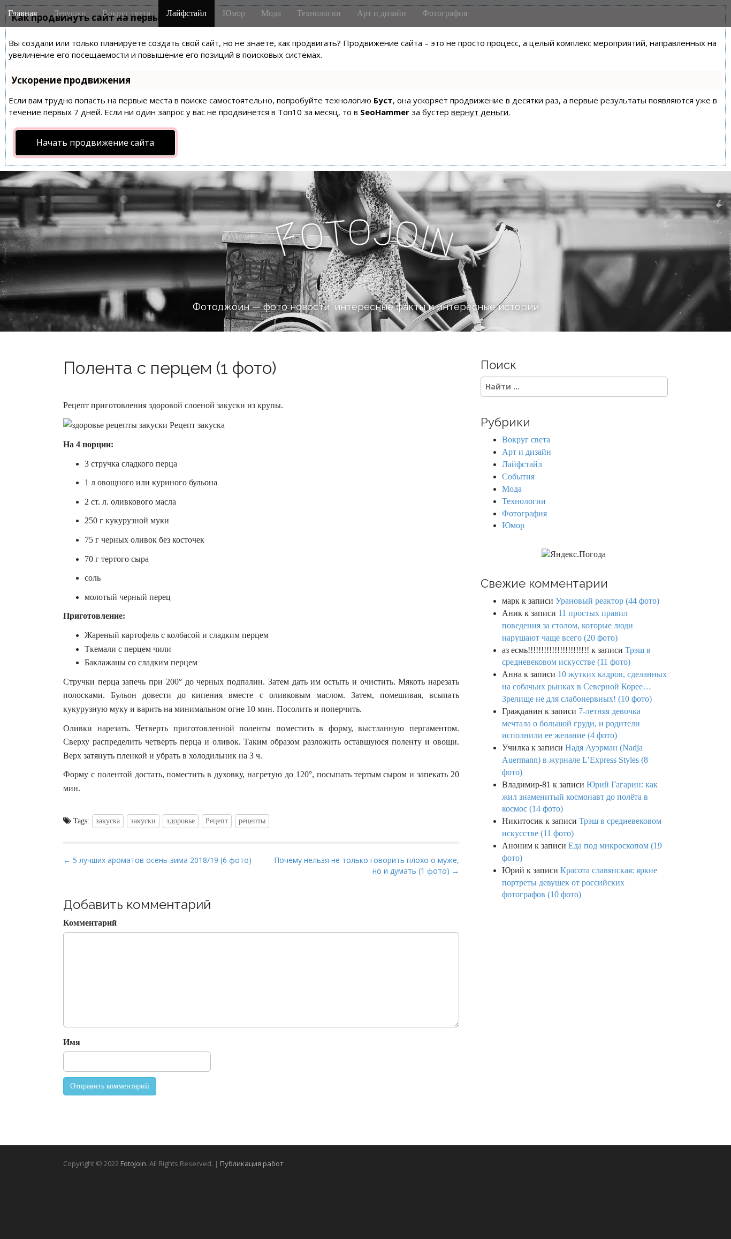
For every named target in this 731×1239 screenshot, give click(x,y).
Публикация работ (252, 1163)
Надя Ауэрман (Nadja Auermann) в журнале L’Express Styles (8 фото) (575, 760)
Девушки (69, 13)
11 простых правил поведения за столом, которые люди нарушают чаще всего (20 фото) (567, 625)
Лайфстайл (186, 13)
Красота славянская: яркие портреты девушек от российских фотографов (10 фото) (579, 882)
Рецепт (216, 821)
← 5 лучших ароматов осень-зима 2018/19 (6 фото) (157, 860)
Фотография (444, 13)
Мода (271, 13)
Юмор (234, 13)
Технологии (319, 13)
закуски (143, 821)
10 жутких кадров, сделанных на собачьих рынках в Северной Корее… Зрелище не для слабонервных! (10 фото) (584, 686)
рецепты (252, 821)
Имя (71, 1042)
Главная (22, 13)
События (518, 476)
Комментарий (90, 922)
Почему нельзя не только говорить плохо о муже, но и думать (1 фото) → (366, 865)
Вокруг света (126, 13)
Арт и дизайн (381, 13)
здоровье (180, 821)
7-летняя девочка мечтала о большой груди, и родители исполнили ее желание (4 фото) (571, 723)
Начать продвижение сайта (95, 142)
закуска (108, 821)
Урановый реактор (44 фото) (607, 600)
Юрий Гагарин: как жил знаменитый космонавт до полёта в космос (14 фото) (580, 797)
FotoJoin (133, 1163)
